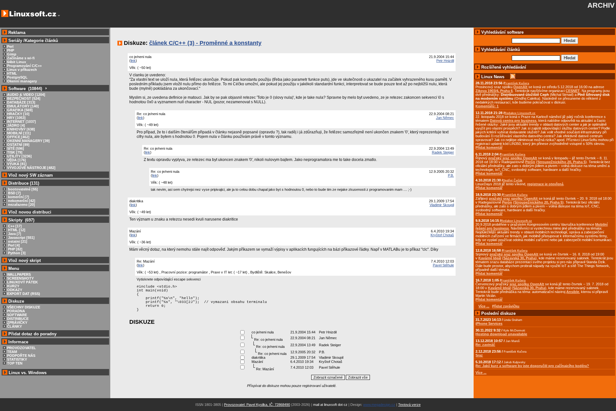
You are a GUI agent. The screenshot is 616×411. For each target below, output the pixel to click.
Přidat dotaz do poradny (31, 333)
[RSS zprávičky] (512, 76)
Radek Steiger (443, 152)
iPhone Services (488, 323)
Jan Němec (445, 118)
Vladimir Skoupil (442, 205)
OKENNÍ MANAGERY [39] (28, 141)
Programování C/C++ (24, 66)
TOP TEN (14, 363)
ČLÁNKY (14, 326)
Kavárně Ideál (489, 258)
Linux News (492, 76)
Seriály (15, 40)
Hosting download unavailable (501, 334)
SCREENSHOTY (20, 278)
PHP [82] (14, 249)
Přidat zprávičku (505, 306)
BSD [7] (14, 193)
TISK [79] (14, 152)
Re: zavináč (485, 345)
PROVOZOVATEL (21, 348)
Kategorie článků (41, 40)
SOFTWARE (17, 315)
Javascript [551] (21, 237)
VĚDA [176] (16, 160)
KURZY (13, 286)
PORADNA (16, 311)
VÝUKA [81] (17, 164)
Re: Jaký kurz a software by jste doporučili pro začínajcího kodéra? (532, 366)
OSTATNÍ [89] (18, 145)
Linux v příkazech (22, 69)
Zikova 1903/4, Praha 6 (494, 91)
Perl (10, 46)
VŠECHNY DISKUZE (23, 307)
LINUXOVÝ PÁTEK (22, 282)
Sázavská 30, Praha (519, 258)
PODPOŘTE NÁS (21, 355)
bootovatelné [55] (22, 189)
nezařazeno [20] (21, 204)
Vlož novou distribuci (29, 212)
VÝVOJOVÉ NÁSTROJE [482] (31, 168)
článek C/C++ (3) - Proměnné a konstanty (205, 43)
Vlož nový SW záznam (30, 175)
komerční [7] (18, 197)
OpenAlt (520, 87)
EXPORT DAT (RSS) (23, 294)
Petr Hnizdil (445, 61)
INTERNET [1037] (21, 121)
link (133, 61)
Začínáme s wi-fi (21, 58)
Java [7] (14, 234)
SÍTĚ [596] (15, 148)
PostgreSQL (17, 77)
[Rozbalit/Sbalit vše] (45, 88)
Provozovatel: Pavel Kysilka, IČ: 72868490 (257, 405)
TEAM (12, 352)
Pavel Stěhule (443, 265)
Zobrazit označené (328, 377)
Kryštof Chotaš (442, 235)
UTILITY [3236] (19, 156)
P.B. (451, 175)
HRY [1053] (16, 118)
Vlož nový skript (24, 260)
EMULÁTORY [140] (23, 106)
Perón (530, 162)
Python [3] (16, 253)
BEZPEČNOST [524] (23, 98)
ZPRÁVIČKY (17, 322)
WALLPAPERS (19, 274)
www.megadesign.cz (379, 405)
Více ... (480, 372)
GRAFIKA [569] (20, 110)
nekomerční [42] (21, 201)
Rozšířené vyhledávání (503, 67)
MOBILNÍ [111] (19, 133)
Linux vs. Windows (28, 372)
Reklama (16, 32)
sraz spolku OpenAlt (526, 284)
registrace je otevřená (545, 184)
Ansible (572, 292)
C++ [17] (14, 226)
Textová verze (409, 405)
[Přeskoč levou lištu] (58, 16)
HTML (12, 73)
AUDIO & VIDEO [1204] (26, 94)
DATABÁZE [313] (21, 102)
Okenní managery (22, 81)
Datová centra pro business (513, 120)
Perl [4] (13, 245)
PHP (10, 50)
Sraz (479, 355)
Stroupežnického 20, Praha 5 (561, 162)
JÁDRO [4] (16, 125)
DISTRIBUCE (18, 319)
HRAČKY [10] (18, 114)
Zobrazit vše (358, 377)
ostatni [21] (17, 241)
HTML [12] (16, 230)
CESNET (573, 91)
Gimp (11, 54)
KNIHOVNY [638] (21, 129)
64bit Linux (16, 62)
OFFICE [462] (18, 137)
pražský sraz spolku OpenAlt (512, 158)
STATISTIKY (17, 359)
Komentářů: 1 (487, 106)
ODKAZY (14, 290)
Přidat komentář (488, 147)
